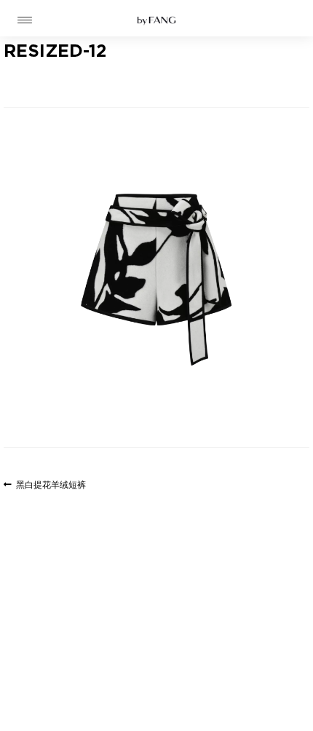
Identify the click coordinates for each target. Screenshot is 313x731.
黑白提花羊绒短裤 (50, 486)
